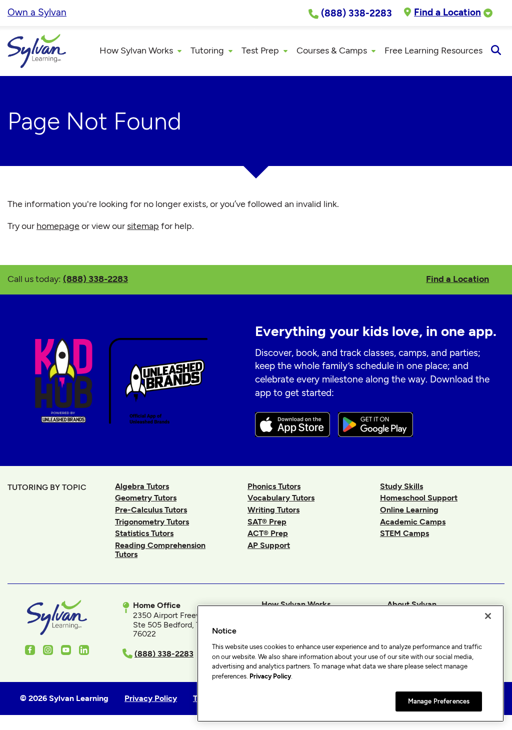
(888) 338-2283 (95, 279)
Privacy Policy (270, 676)
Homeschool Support (419, 497)
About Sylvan (411, 604)
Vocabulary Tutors (281, 497)
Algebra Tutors (142, 486)
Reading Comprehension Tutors (160, 549)
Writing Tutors (274, 509)
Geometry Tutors (145, 497)
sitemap (143, 226)
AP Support (269, 545)
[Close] (488, 616)
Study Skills (401, 486)
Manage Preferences (439, 701)
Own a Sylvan (37, 12)
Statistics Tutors (144, 533)
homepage (58, 226)
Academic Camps (413, 521)
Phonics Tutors (274, 486)
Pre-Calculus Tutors (151, 509)
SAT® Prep (267, 521)
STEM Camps (404, 533)
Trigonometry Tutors (152, 521)
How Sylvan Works (296, 604)
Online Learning (409, 509)
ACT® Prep (268, 533)
